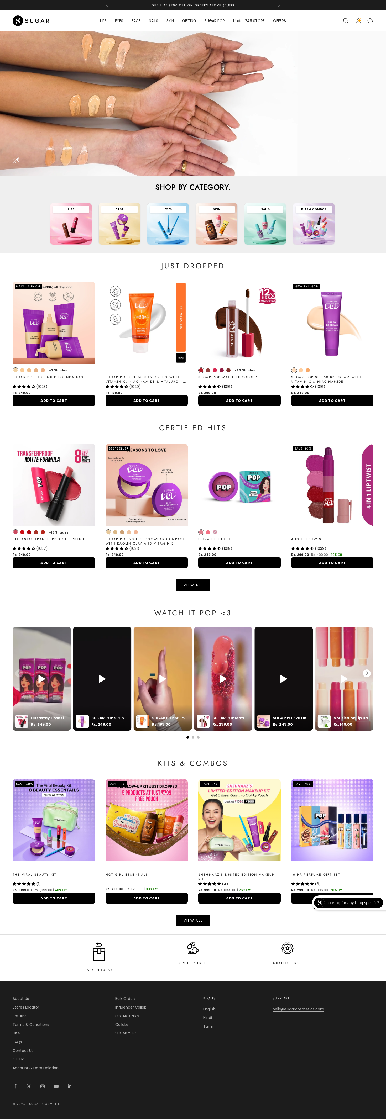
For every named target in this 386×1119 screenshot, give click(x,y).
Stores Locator (26, 1007)
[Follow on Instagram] (42, 1086)
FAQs (17, 1041)
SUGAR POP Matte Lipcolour (227, 377)
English (209, 1009)
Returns (20, 1015)
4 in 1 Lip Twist (307, 539)
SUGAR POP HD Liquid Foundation (48, 377)
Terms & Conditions (31, 1024)
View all (193, 585)
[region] (193, 103)
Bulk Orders (125, 998)
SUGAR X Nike (127, 1015)
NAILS (153, 20)
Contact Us (23, 1050)
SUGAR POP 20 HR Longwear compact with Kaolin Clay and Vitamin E (145, 541)
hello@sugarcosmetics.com (298, 1009)
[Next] (367, 673)
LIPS (103, 20)
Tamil (208, 1026)
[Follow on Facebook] (15, 1086)
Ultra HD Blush (214, 539)
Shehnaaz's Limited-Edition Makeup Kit (236, 877)
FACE (136, 20)
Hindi (207, 1017)
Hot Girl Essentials (127, 875)
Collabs (122, 1024)
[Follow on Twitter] (29, 1086)
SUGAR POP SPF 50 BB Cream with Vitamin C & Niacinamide (326, 379)
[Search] (346, 21)
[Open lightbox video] (42, 679)
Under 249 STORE (249, 20)
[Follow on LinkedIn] (69, 1086)
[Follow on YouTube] (56, 1086)
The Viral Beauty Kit (34, 875)
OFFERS (279, 20)
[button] (24, 386)
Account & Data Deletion (36, 1067)
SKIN (170, 20)
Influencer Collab (131, 1007)
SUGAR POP (215, 20)
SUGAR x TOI (126, 1033)
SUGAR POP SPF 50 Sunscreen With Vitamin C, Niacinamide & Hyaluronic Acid (146, 379)
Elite (16, 1033)
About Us (21, 998)
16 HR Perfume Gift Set (316, 875)
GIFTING (189, 20)
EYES (119, 20)
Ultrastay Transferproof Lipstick (49, 539)
